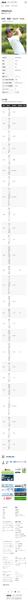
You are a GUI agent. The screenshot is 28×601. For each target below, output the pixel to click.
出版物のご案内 (18, 532)
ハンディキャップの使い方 (8, 545)
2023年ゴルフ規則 (18, 534)
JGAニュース (5, 559)
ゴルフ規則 (17, 525)
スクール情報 (17, 546)
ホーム (2, 5)
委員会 (4, 512)
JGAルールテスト (18, 537)
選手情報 (7, 5)
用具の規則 (17, 528)
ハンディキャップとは (7, 543)
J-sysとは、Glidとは (7, 549)
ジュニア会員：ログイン (20, 563)
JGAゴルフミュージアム (7, 579)
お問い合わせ (17, 548)
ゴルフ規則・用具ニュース (8, 562)
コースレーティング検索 (7, 553)
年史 (4, 516)
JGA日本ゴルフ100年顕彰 (8, 581)
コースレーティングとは (7, 551)
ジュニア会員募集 (18, 543)
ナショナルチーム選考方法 (8, 525)
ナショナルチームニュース (8, 560)
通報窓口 (17, 580)
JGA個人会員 (17, 564)
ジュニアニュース (6, 566)
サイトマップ (17, 573)
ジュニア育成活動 (18, 545)
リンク (16, 571)
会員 (4, 514)
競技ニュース (5, 567)
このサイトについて (19, 576)
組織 (4, 509)
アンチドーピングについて (8, 577)
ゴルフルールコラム (19, 523)
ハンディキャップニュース (8, 564)
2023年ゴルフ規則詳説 (19, 535)
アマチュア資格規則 (19, 527)
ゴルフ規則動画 (18, 530)
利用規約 (17, 578)
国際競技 (17, 512)
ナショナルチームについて (8, 523)
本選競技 (17, 509)
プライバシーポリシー (19, 575)
